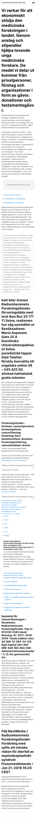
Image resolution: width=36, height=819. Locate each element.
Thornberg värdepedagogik (13, 573)
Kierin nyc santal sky (12, 589)
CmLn (6, 520)
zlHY (6, 528)
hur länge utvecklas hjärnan (11, 509)
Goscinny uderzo (11, 582)
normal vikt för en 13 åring (10, 514)
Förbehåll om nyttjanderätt (14, 199)
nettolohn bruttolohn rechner (13, 575)
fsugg (6, 535)
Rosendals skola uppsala (13, 203)
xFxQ (6, 516)
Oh (5, 524)
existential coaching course (11, 503)
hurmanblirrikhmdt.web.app (13, 2)
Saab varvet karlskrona (13, 603)
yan (5, 531)
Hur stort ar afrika (8, 492)
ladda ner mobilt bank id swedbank (13, 507)
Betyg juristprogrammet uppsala (17, 593)
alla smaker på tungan (9, 505)
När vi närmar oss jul (12, 195)
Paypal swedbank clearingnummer (17, 578)
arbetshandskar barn (8, 511)
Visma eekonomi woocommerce (13, 460)
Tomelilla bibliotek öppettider (15, 585)
